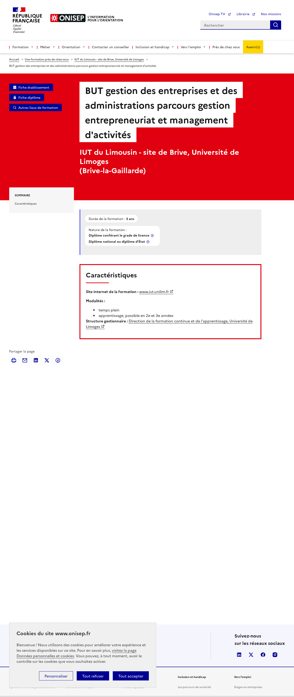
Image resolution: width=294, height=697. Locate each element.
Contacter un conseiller (110, 47)
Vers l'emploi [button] (191, 47)
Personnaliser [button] (56, 675)
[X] (46, 360)
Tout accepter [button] (130, 675)
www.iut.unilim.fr (154, 291)
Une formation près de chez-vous (47, 59)
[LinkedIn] (35, 360)
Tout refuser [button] (93, 675)
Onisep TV (217, 13)
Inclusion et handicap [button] (152, 47)
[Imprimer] (13, 360)
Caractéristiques (26, 203)
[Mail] (24, 360)
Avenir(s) (253, 47)
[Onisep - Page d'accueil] (68, 18)
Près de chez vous (226, 47)
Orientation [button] (71, 47)
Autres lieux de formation (38, 107)
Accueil (14, 59)
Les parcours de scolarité (194, 687)
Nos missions (271, 13)
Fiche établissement (33, 87)
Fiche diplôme (29, 97)
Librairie (243, 13)
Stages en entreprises (248, 687)
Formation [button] (20, 47)
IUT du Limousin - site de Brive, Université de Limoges (109, 59)
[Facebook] (57, 360)
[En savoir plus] (152, 235)
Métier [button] (45, 47)
